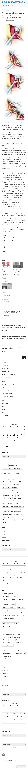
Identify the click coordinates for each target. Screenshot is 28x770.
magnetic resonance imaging (10, 621)
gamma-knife (20, 612)
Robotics (9, 509)
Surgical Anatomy (7, 514)
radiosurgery (6, 506)
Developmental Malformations (11, 479)
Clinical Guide (17, 468)
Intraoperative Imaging (9, 490)
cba (11, 10)
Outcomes (16, 313)
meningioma (6, 623)
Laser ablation (20, 492)
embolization (20, 607)
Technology (6, 517)
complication (20, 599)
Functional (5, 484)
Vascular (16, 309)
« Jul (7, 446)
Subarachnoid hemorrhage (10, 650)
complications (14, 471)
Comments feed (6, 537)
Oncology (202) (6, 387)
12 (10, 435)
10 (3, 435)
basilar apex (15, 311)
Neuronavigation (7, 498)
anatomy (5, 465)
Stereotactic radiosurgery (9, 648)
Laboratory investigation (9, 492)
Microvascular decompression (10, 629)
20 (14, 437)
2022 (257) (5, 415)
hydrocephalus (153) (7, 393)
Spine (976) (5, 365)
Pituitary (16, 503)
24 (3, 440)
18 (7, 437)
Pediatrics (9, 503)
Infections (15, 487)
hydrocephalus (6, 487)
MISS (13, 495)
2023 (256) (5, 412)
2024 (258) (5, 409)
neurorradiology (7, 500)
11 (7, 435)
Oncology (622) (6, 371)
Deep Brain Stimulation (9, 604)
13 (14, 435)
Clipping (13, 599)
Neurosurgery (16, 637)
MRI (18, 495)
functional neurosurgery (9, 612)
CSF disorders (15, 473)
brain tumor (6, 599)
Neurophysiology (17, 498)
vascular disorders (7, 656)
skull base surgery (18, 509)
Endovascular (8, 309)
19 (10, 437)
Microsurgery (8, 313)
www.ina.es (5, 351)
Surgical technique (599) (8, 374)
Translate (13, 747)
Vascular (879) (5, 368)
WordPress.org (6, 540)
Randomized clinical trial (17, 506)
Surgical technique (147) (8, 396)
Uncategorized (19, 520)
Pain (4, 503)
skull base (5, 645)
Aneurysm (7, 311)
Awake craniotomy (7, 468)
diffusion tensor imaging (9, 607)
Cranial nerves (6, 473)
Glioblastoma (6, 615)
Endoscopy (6, 482)
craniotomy (15, 602)
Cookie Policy (7, 764)
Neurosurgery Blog (13, 2)
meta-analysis (6, 495)
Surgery (20, 650)
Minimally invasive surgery (9, 634)
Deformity (5, 476)
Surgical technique (18, 514)
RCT (4, 509)
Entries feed (5, 534)
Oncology (15, 500)
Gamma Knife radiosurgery (17, 484)
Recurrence (18, 642)
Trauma (13, 517)
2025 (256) (5, 406)
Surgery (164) (5, 390)
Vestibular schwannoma (9, 659)
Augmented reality (14, 465)
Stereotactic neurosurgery (14, 511)
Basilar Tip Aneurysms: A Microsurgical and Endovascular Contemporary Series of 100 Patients (6, 274)
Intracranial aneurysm (8, 618)
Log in (3, 531)
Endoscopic (6, 610)
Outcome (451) (6, 377)
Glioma (13, 615)
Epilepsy (21, 482)
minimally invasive (7, 631)
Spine (4, 511)
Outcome (22, 500)
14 (17, 435)
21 (17, 437)
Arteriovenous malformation (10, 596)
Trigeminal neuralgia (8, 520)
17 (3, 437)
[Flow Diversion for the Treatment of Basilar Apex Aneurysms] (18, 265)
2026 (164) (5, 403)
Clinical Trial (6, 471)
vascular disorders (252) (8, 384)
